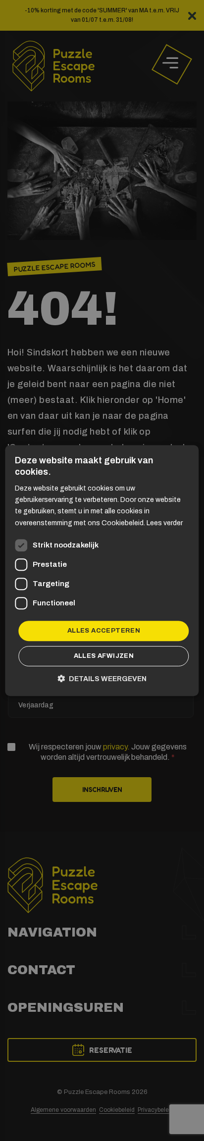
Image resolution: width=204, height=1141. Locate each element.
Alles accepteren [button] (103, 630)
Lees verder (165, 523)
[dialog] (102, 570)
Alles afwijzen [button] (104, 655)
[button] (102, 679)
